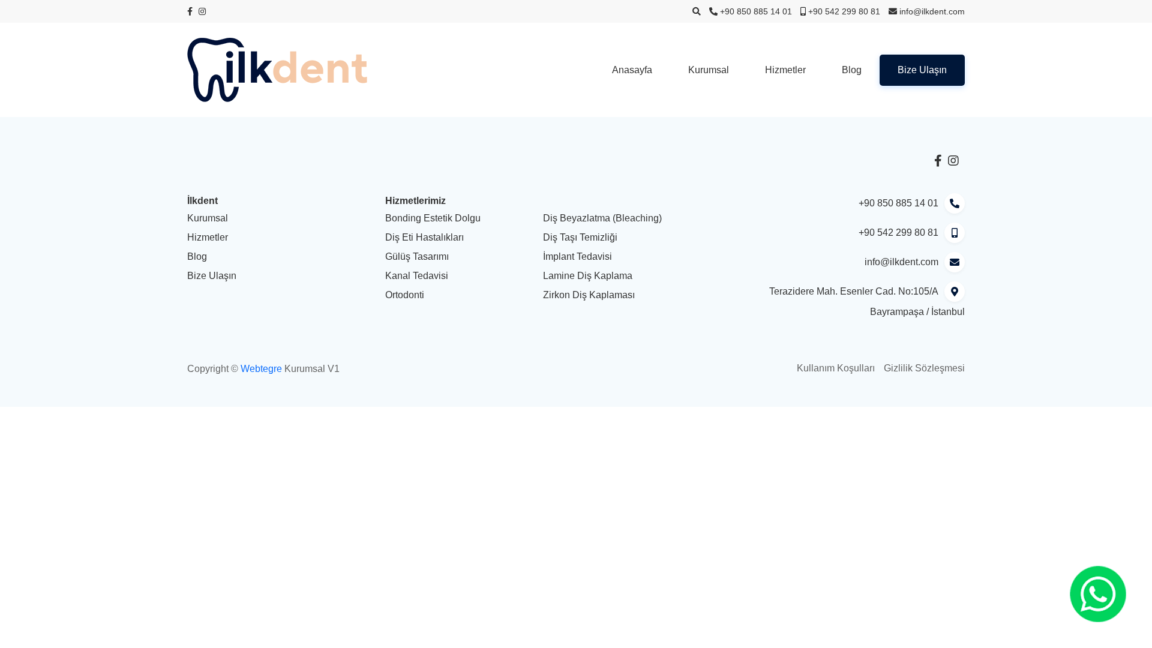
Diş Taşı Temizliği (580, 237)
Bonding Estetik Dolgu (433, 218)
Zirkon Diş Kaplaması (589, 295)
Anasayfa (632, 70)
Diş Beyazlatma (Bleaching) (602, 218)
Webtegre (261, 369)
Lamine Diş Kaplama (587, 276)
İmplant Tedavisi (577, 256)
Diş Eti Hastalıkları (424, 237)
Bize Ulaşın (922, 70)
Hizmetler (785, 70)
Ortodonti (404, 295)
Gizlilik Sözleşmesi (924, 368)
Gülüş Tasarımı (417, 256)
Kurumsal (708, 70)
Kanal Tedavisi (416, 276)
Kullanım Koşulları (836, 368)
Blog (852, 70)
